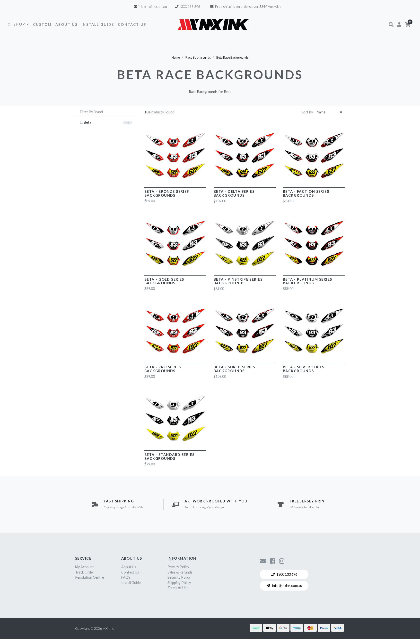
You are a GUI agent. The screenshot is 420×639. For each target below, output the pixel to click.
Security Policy (179, 577)
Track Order (84, 572)
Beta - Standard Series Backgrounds (169, 457)
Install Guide (131, 583)
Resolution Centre (89, 577)
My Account (84, 567)
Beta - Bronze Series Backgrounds (166, 193)
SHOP (19, 24)
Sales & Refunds (179, 572)
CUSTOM (42, 24)
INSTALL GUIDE (97, 24)
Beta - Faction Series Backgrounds (306, 193)
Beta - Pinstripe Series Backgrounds (238, 281)
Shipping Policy (179, 583)
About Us (128, 567)
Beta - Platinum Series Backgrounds (307, 281)
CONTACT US (132, 24)
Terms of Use (177, 588)
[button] (391, 24)
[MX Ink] (213, 24)
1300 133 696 (286, 574)
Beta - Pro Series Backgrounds (162, 369)
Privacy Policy (178, 567)
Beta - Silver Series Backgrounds (303, 369)
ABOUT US (66, 24)
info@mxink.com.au (286, 585)
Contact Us (130, 572)
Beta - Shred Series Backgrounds (234, 369)
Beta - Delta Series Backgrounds (234, 193)
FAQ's (126, 577)
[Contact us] (263, 561)
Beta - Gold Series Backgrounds (164, 281)
